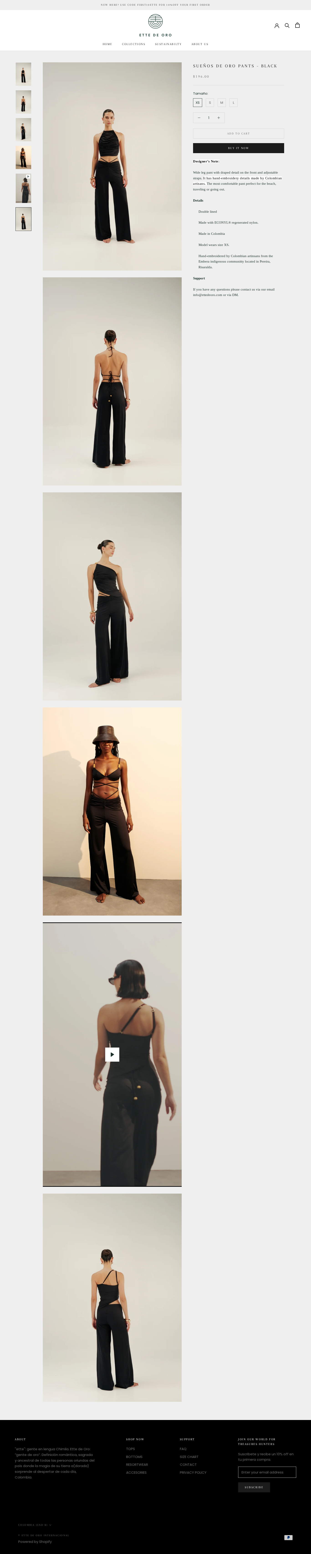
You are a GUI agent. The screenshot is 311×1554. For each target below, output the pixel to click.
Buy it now (238, 148)
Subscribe (254, 1487)
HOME (107, 44)
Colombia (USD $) (33, 1525)
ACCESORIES (136, 1472)
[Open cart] (297, 25)
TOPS (130, 1448)
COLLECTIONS (133, 44)
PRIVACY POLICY (193, 1472)
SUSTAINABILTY (168, 44)
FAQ (183, 1448)
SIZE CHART (189, 1456)
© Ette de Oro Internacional (43, 1535)
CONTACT (188, 1464)
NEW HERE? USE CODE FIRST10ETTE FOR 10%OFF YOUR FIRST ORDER (155, 4)
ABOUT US (200, 44)
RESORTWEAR (137, 1464)
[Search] (287, 25)
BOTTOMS (134, 1456)
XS (198, 102)
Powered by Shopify (35, 1541)
